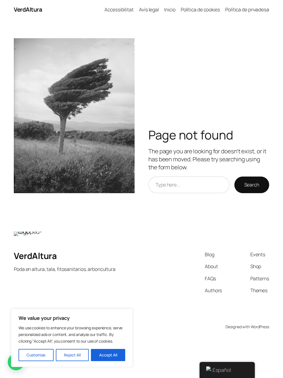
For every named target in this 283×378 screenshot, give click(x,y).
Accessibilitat (119, 9)
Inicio (169, 9)
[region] (72, 338)
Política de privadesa (247, 9)
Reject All (72, 355)
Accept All (108, 355)
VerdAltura (28, 9)
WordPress (260, 326)
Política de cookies (200, 9)
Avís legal (149, 9)
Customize (36, 355)
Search (251, 184)
